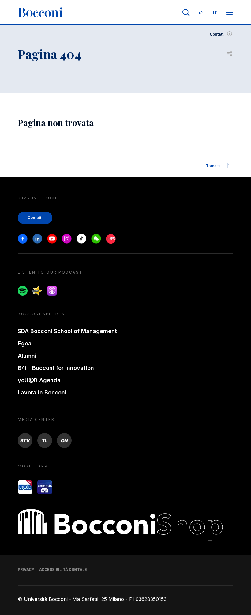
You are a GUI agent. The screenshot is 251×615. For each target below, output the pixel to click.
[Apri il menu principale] (229, 12)
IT (215, 12)
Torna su (214, 165)
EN (201, 12)
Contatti (217, 34)
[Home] (40, 12)
